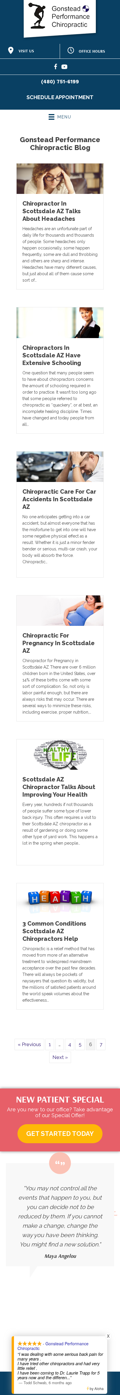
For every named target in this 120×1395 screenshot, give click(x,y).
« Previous (29, 1044)
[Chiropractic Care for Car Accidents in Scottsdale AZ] (60, 466)
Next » (60, 1057)
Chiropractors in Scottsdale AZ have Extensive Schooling (51, 355)
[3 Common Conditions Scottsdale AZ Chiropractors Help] (60, 898)
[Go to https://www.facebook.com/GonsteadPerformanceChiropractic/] (56, 68)
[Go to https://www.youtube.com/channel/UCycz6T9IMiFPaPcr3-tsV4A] (64, 68)
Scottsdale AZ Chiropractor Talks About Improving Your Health (58, 787)
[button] (60, 1133)
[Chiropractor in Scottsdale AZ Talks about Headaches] (60, 178)
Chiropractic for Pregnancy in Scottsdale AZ (58, 643)
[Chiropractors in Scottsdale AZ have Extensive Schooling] (60, 322)
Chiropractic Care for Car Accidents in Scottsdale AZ (59, 499)
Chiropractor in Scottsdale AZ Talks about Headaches (51, 211)
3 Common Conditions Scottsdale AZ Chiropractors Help (54, 931)
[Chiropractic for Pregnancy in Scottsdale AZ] (60, 610)
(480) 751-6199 (60, 82)
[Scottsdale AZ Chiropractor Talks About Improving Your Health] (60, 754)
